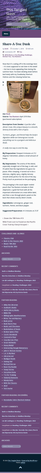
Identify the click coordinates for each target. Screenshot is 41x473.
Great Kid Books (10, 343)
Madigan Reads (9, 359)
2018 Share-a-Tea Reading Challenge (18, 55)
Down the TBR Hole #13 (14, 218)
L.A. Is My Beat (9, 353)
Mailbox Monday (14, 271)
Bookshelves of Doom (12, 329)
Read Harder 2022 (10, 246)
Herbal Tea (7, 57)
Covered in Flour (10, 337)
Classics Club (9, 238)
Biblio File (7, 313)
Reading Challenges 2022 (26, 280)
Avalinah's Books (10, 308)
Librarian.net (9, 356)
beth (6, 49)
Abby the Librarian (11, 305)
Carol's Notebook (10, 335)
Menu (6, 34)
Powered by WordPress (29, 460)
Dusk (8, 114)
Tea (20, 52)
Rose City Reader (10, 367)
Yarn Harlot (8, 388)
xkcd (5, 386)
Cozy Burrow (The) (11, 340)
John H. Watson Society (12, 351)
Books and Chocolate (12, 326)
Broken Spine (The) (11, 332)
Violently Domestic (11, 378)
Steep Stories (9, 370)
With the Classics (10, 383)
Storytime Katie (10, 372)
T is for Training (10, 375)
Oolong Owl (8, 361)
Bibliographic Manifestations (15, 316)
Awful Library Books (11, 310)
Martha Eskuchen (8, 276)
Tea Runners (16, 57)
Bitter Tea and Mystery (12, 318)
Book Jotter (8, 321)
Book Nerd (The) (10, 324)
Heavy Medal (8, 345)
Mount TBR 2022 (10, 244)
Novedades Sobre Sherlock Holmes (17, 400)
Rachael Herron (10, 364)
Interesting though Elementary (16, 348)
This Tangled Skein (16, 12)
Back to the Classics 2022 (13, 241)
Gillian (23, 462)
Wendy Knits (8, 380)
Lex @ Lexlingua (8, 280)
